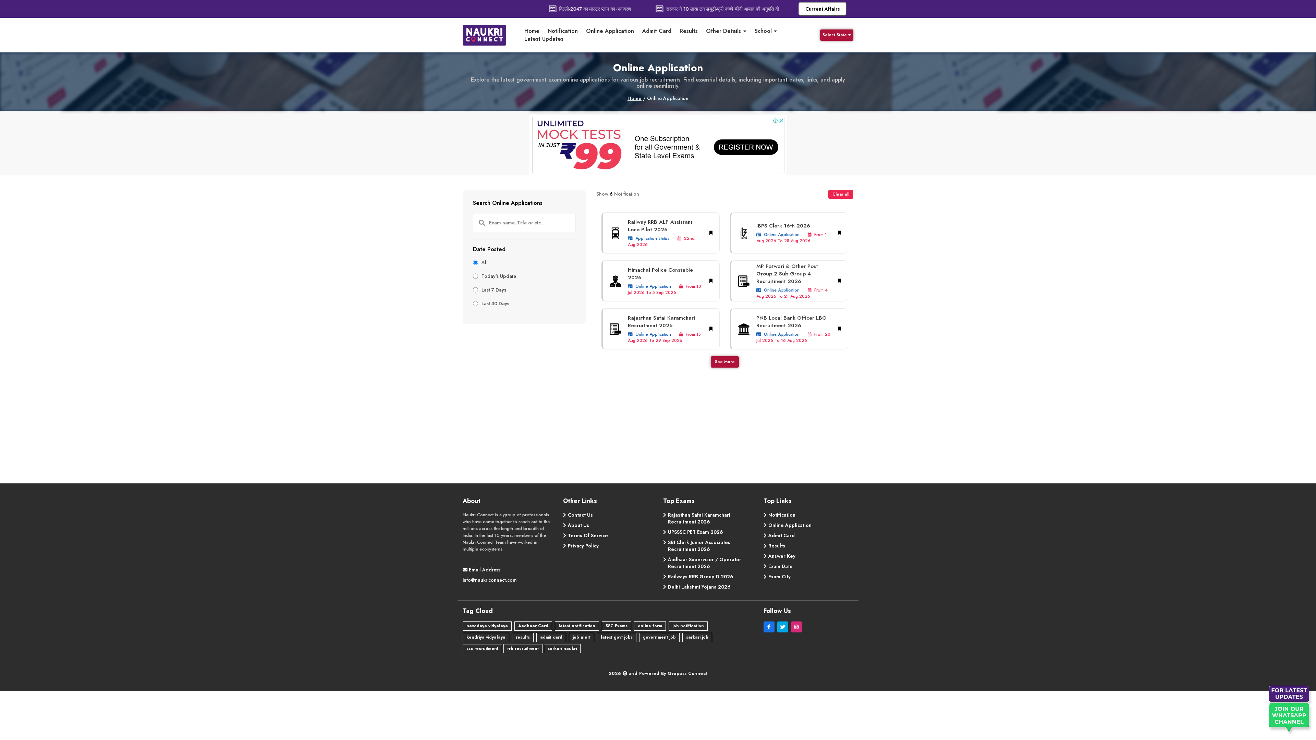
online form (650, 626)
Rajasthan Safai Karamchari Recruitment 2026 (661, 321)
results (523, 637)
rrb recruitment (523, 648)
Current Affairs (822, 8)
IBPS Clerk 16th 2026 (783, 226)
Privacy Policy (583, 545)
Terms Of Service (588, 535)
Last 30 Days (495, 303)
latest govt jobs (617, 637)
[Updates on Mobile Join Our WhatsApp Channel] (1290, 711)
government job (659, 637)
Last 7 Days (494, 289)
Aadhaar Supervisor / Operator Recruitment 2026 (704, 563)
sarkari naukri (562, 648)
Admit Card (656, 31)
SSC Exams (616, 626)
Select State (834, 35)
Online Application (610, 31)
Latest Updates (543, 39)
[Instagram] (797, 627)
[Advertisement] (524, 372)
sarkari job (697, 637)
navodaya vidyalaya (487, 626)
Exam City (779, 576)
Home (531, 31)
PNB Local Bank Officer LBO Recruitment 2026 (791, 321)
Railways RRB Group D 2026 (700, 576)
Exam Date (780, 566)
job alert (581, 637)
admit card (551, 637)
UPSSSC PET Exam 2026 (695, 532)
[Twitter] (784, 627)
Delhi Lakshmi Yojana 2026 (699, 586)
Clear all (840, 194)
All (485, 262)
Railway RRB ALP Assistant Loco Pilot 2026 (660, 225)
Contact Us (580, 514)
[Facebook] (770, 627)
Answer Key (781, 556)
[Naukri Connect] (490, 35)
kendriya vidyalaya (485, 637)
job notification (688, 626)
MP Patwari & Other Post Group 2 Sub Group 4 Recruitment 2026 (787, 273)
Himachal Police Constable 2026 (660, 273)
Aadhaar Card (533, 626)
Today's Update (499, 276)
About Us (578, 525)
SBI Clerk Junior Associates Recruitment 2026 (699, 546)
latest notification (577, 626)
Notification (563, 31)
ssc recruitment (482, 648)
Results (689, 31)
